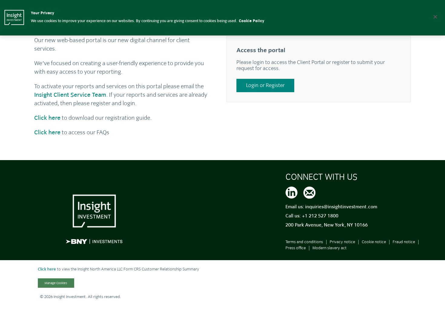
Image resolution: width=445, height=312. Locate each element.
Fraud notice (404, 241)
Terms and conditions (304, 241)
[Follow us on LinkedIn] (291, 192)
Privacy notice (342, 241)
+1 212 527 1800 (320, 216)
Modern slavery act (329, 247)
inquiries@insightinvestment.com (341, 207)
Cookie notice (374, 241)
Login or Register (265, 85)
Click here (47, 269)
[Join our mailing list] (309, 192)
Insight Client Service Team (70, 95)
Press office (295, 247)
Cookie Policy (251, 20)
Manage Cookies (55, 283)
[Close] (435, 16)
